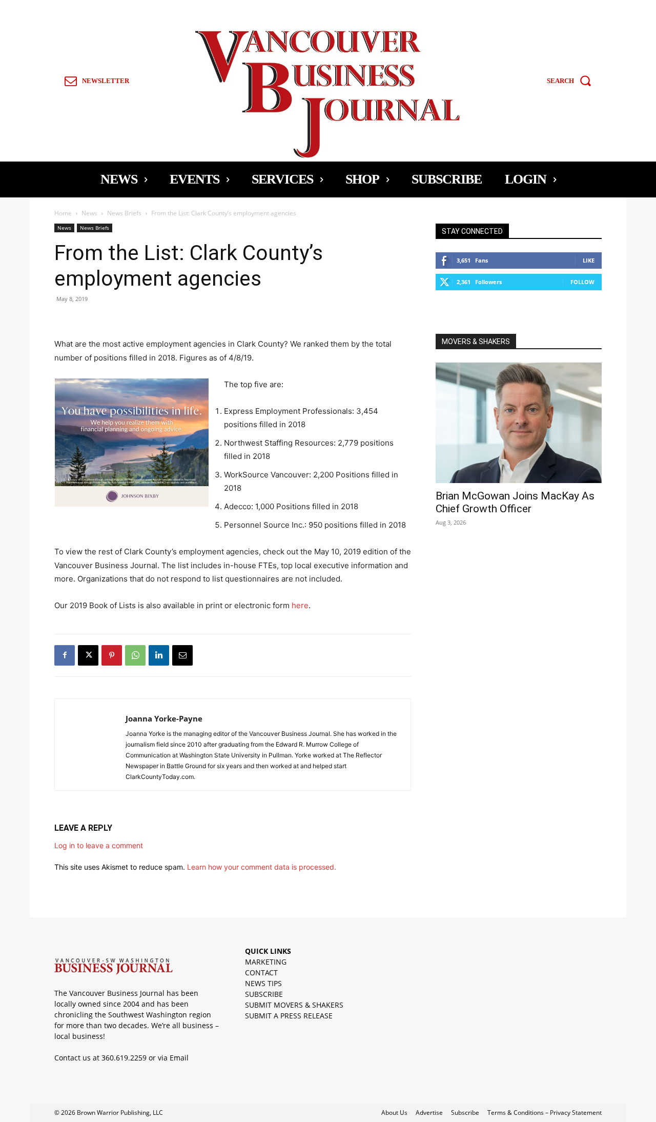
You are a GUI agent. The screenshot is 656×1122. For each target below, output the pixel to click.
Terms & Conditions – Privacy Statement (544, 1112)
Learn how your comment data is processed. (261, 867)
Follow (582, 282)
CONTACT (261, 972)
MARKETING (265, 962)
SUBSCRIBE (264, 994)
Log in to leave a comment (98, 845)
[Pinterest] (111, 655)
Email (179, 1058)
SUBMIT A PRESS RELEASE (289, 1015)
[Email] (182, 655)
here (300, 605)
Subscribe (465, 1112)
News (89, 213)
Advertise (429, 1112)
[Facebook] (64, 655)
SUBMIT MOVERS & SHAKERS (294, 1005)
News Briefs (124, 213)
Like (588, 260)
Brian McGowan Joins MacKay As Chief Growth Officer (515, 502)
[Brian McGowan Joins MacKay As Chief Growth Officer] (519, 423)
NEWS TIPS (263, 983)
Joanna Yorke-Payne (164, 718)
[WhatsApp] (135, 655)
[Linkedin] (159, 655)
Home (63, 213)
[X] (88, 655)
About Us (394, 1112)
